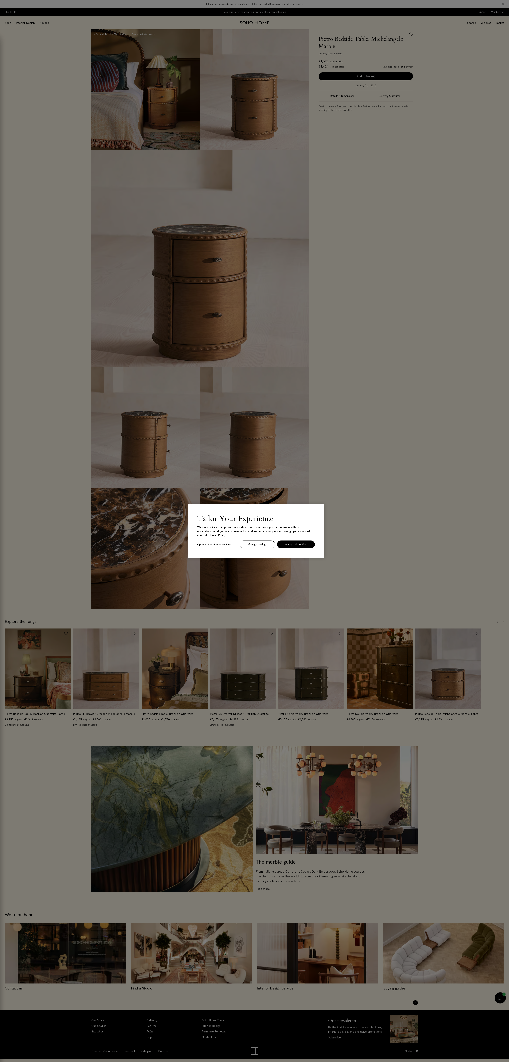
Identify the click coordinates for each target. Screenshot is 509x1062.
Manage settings (257, 544)
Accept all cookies (296, 544)
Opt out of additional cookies (214, 544)
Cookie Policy (217, 535)
